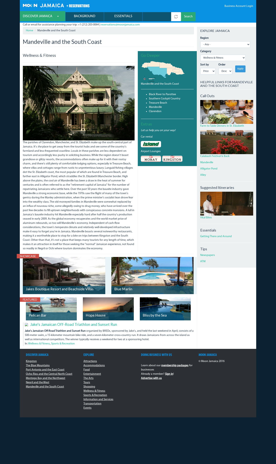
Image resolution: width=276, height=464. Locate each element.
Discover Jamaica (38, 16)
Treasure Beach (158, 102)
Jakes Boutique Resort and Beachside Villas (60, 289)
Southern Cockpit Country (164, 98)
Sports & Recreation (63, 343)
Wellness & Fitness (39, 343)
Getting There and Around (216, 236)
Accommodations (94, 365)
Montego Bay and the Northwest (45, 378)
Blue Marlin (123, 289)
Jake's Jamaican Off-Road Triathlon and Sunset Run (73, 324)
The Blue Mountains (38, 365)
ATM (202, 261)
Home (29, 30)
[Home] (56, 5)
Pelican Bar (37, 315)
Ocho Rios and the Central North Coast (49, 374)
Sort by (204, 64)
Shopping (89, 386)
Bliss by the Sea (155, 315)
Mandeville (155, 107)
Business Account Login (238, 6)
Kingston (31, 361)
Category (205, 51)
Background (84, 16)
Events (87, 407)
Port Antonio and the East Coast (45, 369)
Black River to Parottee (162, 94)
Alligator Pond (208, 168)
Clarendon (155, 111)
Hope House (96, 315)
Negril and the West (37, 382)
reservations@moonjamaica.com (120, 24)
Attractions (90, 361)
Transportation (92, 403)
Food (86, 369)
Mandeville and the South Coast (160, 83)
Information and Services (98, 399)
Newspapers (207, 255)
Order (221, 64)
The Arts (88, 378)
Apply (240, 68)
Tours (86, 382)
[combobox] (157, 16)
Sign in (169, 374)
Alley (203, 175)
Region (204, 38)
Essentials (123, 16)
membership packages (175, 365)
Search (188, 16)
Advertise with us (151, 378)
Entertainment (92, 374)
